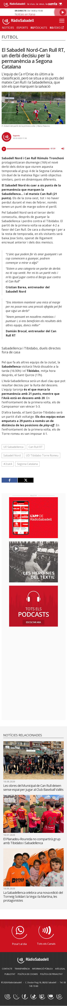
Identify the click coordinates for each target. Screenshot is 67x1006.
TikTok (33, 996)
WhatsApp (59, 996)
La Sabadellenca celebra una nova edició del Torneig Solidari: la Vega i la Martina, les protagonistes (33, 896)
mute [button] (62, 148)
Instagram (7, 996)
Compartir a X (26, 480)
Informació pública (42, 968)
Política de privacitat (51, 974)
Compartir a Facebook (10, 480)
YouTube (50, 996)
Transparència (22, 968)
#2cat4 (7, 464)
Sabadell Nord (12, 455)
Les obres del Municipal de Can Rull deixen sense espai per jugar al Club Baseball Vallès (33, 787)
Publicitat (10, 974)
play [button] (4, 149)
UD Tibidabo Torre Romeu (42, 455)
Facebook (24, 996)
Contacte (7, 968)
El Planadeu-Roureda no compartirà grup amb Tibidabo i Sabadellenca (31, 841)
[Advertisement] (33, 650)
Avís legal (60, 968)
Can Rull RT (36, 447)
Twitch (42, 996)
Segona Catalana (27, 464)
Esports (16, 135)
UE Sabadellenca (13, 447)
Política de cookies (28, 974)
